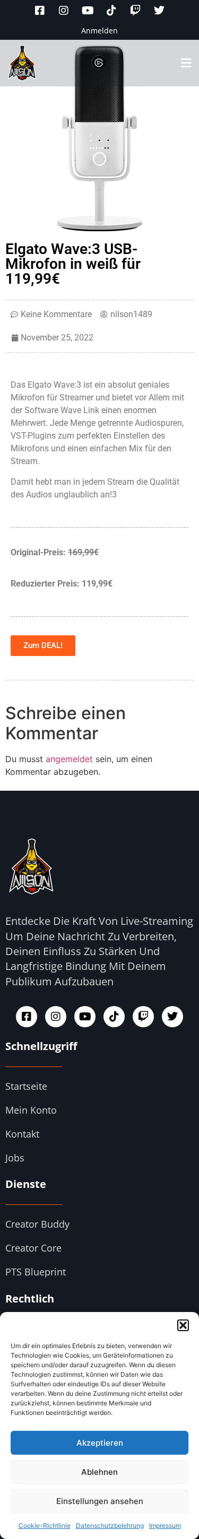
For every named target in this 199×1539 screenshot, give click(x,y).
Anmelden (99, 30)
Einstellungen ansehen (99, 1501)
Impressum (165, 1525)
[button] (183, 1325)
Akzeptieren (99, 1443)
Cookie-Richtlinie (45, 1525)
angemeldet (69, 759)
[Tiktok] (111, 10)
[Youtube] (87, 10)
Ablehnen (99, 1472)
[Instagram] (63, 10)
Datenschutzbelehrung (110, 1525)
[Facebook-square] (39, 10)
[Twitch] (135, 10)
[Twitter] (159, 10)
